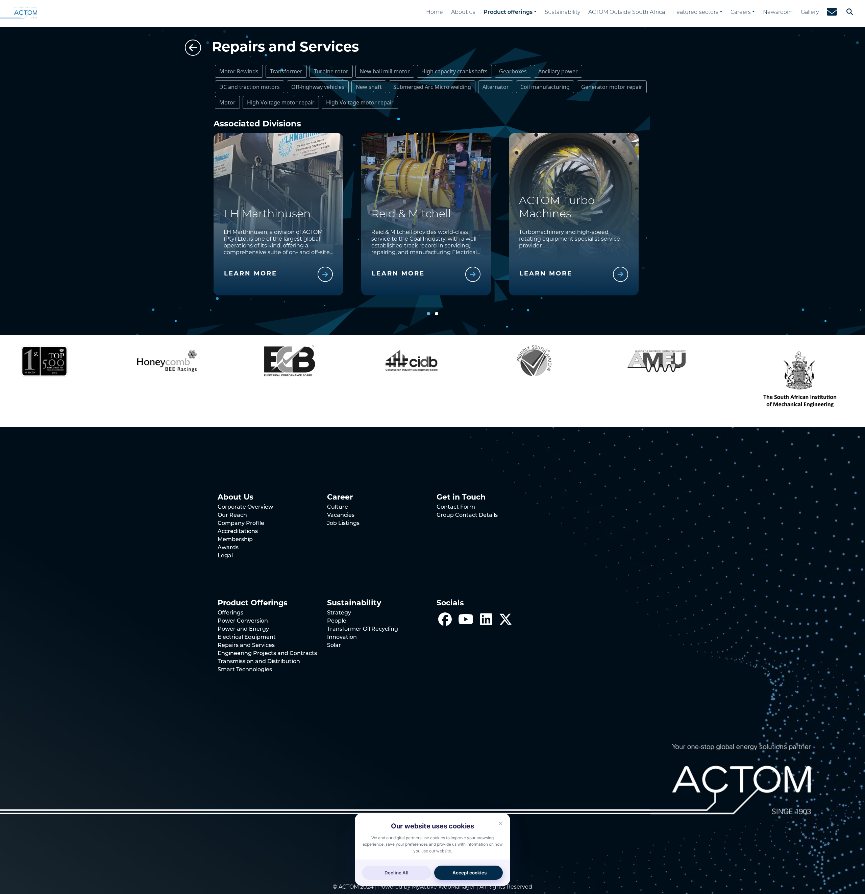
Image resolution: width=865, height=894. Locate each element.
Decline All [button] (397, 872)
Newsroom (778, 12)
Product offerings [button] (508, 12)
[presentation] (430, 304)
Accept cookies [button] (469, 872)
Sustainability (562, 12)
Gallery (810, 12)
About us (463, 12)
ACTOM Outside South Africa (626, 12)
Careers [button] (741, 12)
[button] (428, 313)
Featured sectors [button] (695, 12)
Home (434, 12)
